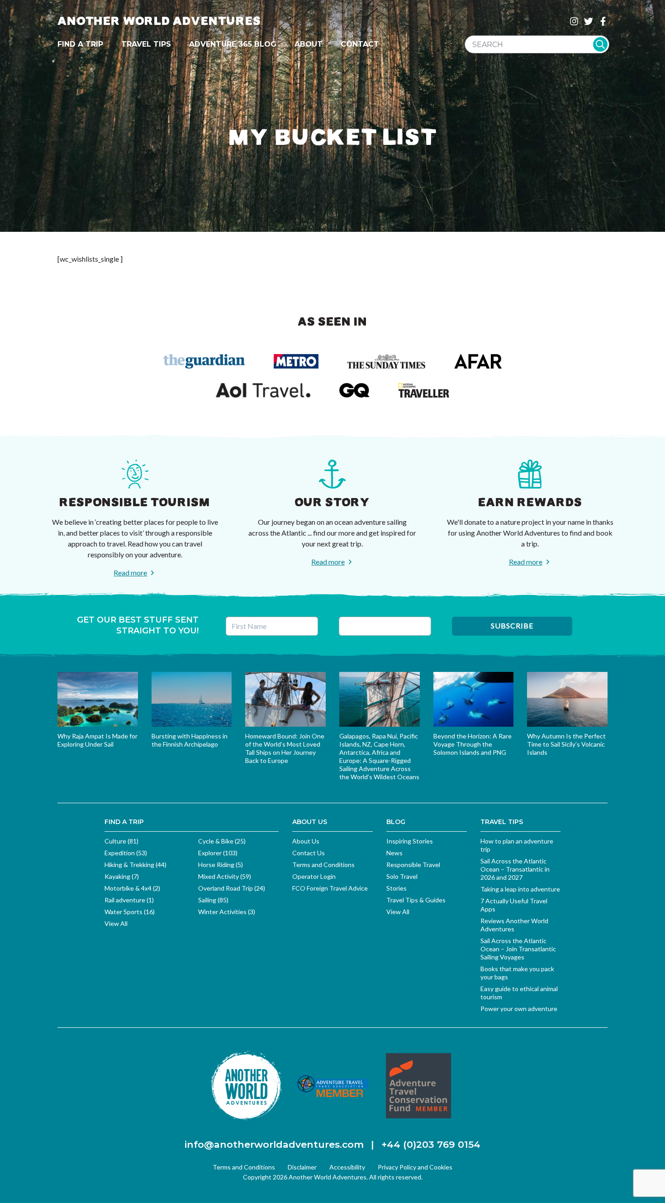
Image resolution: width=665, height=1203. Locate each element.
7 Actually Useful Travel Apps (513, 905)
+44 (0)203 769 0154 (430, 1144)
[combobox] (537, 44)
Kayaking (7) (121, 876)
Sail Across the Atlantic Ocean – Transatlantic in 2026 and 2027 (515, 869)
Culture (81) (121, 841)
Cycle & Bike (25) (222, 841)
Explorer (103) (218, 853)
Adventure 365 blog (232, 44)
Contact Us (308, 853)
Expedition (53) (125, 853)
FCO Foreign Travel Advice (330, 888)
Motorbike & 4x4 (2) (132, 888)
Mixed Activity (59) (224, 876)
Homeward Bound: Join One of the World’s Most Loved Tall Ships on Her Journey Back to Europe (284, 748)
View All (116, 923)
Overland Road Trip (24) (231, 888)
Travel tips (146, 44)
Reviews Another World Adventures (514, 925)
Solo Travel (402, 876)
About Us (305, 841)
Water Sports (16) (129, 911)
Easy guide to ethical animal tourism (519, 993)
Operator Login (314, 876)
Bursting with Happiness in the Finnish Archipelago (190, 740)
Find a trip (80, 44)
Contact (360, 44)
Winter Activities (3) (226, 911)
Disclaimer (302, 1167)
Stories (396, 888)
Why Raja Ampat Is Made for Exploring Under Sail (97, 740)
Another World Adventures (159, 21)
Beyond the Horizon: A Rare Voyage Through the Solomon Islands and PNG (472, 744)
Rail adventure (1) (129, 900)
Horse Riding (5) (220, 864)
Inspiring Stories (409, 841)
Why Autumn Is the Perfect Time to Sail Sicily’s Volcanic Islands (566, 744)
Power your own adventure (518, 1008)
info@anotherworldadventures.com (274, 1144)
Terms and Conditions (323, 864)
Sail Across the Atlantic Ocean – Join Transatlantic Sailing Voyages (518, 949)
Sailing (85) (213, 900)
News (394, 853)
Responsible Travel (413, 864)
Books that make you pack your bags (517, 973)
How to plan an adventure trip (516, 845)
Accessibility (347, 1167)
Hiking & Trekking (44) (135, 864)
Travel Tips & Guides (416, 900)
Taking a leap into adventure (520, 889)
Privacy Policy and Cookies (415, 1167)
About (308, 44)
